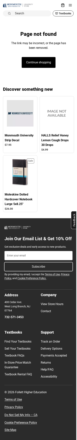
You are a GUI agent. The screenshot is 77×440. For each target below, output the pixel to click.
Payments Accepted (53, 360)
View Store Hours (51, 309)
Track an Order (49, 346)
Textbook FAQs (14, 360)
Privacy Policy (13, 412)
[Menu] (68, 5)
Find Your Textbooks (17, 346)
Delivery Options (50, 354)
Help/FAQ (46, 374)
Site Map (10, 435)
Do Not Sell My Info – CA (20, 420)
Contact (45, 316)
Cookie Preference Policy (31, 283)
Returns (45, 368)
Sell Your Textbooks (17, 354)
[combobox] (31, 13)
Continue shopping (37, 62)
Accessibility (48, 382)
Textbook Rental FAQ (18, 379)
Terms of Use (52, 279)
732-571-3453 (14, 322)
